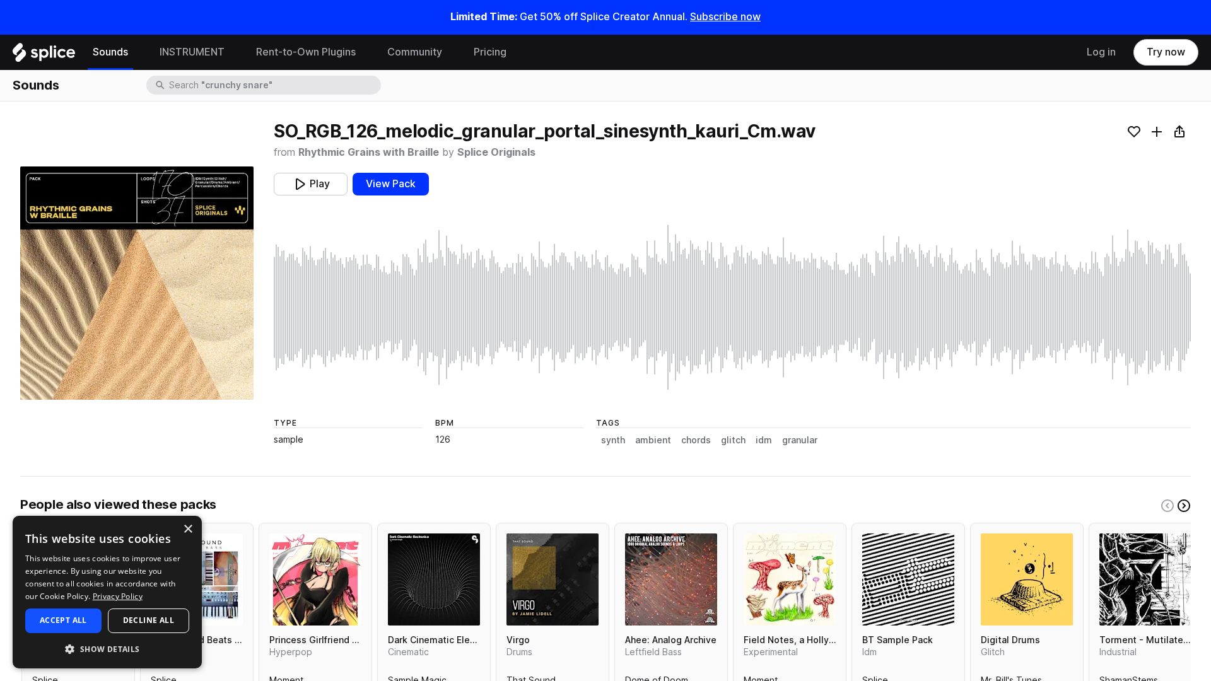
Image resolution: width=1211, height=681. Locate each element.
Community (414, 52)
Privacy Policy (118, 596)
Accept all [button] (63, 620)
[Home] (44, 55)
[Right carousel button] (1184, 506)
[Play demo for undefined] (137, 283)
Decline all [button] (148, 620)
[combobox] (273, 85)
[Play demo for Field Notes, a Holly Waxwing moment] (789, 579)
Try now (1166, 52)
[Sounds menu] (137, 52)
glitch (733, 440)
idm (764, 440)
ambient (653, 440)
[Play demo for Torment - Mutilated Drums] (1145, 579)
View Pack (391, 184)
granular (799, 440)
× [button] (187, 529)
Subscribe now (725, 17)
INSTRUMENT (192, 52)
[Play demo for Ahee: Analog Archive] (671, 579)
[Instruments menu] (234, 52)
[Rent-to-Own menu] (365, 52)
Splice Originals (496, 152)
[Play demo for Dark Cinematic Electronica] (434, 579)
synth (613, 440)
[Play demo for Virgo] (552, 579)
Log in (1101, 52)
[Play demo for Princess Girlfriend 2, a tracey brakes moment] (315, 579)
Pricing (490, 52)
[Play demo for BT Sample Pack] (908, 579)
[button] (107, 648)
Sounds (110, 52)
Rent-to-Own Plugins (306, 52)
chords (696, 440)
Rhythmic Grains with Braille (368, 152)
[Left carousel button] (1167, 506)
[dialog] (107, 592)
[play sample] (732, 307)
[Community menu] (451, 52)
